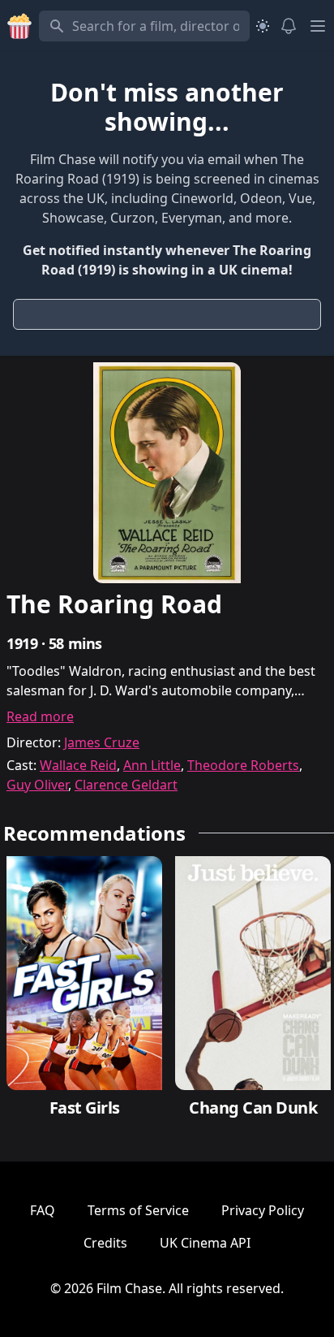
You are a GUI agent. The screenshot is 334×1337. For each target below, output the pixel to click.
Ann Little (152, 765)
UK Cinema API (205, 1243)
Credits (105, 1243)
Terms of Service (138, 1210)
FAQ (42, 1210)
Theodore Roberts (243, 765)
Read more (40, 716)
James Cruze (101, 742)
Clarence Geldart (126, 785)
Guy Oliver (37, 785)
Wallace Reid (78, 765)
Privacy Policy (262, 1210)
